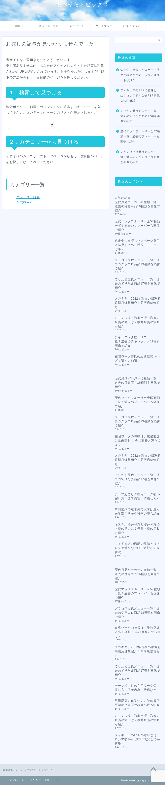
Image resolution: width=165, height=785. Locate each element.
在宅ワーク (77, 25)
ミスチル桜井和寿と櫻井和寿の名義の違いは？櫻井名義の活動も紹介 (137, 322)
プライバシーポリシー (42, 780)
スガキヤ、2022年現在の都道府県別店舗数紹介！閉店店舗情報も (138, 303)
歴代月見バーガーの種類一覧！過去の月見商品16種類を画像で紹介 (137, 206)
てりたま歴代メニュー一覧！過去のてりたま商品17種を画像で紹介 (140, 116)
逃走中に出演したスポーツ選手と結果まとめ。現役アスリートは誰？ (140, 75)
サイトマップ (104, 25)
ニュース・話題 (49, 25)
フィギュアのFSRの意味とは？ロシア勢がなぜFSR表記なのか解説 (140, 95)
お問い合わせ (131, 25)
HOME (19, 25)
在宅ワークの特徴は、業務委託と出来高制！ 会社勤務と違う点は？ (138, 440)
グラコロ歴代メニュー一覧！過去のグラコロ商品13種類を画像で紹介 (137, 264)
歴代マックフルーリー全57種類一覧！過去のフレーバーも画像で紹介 (140, 136)
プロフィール (16, 780)
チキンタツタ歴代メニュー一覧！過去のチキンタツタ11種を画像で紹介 (140, 157)
